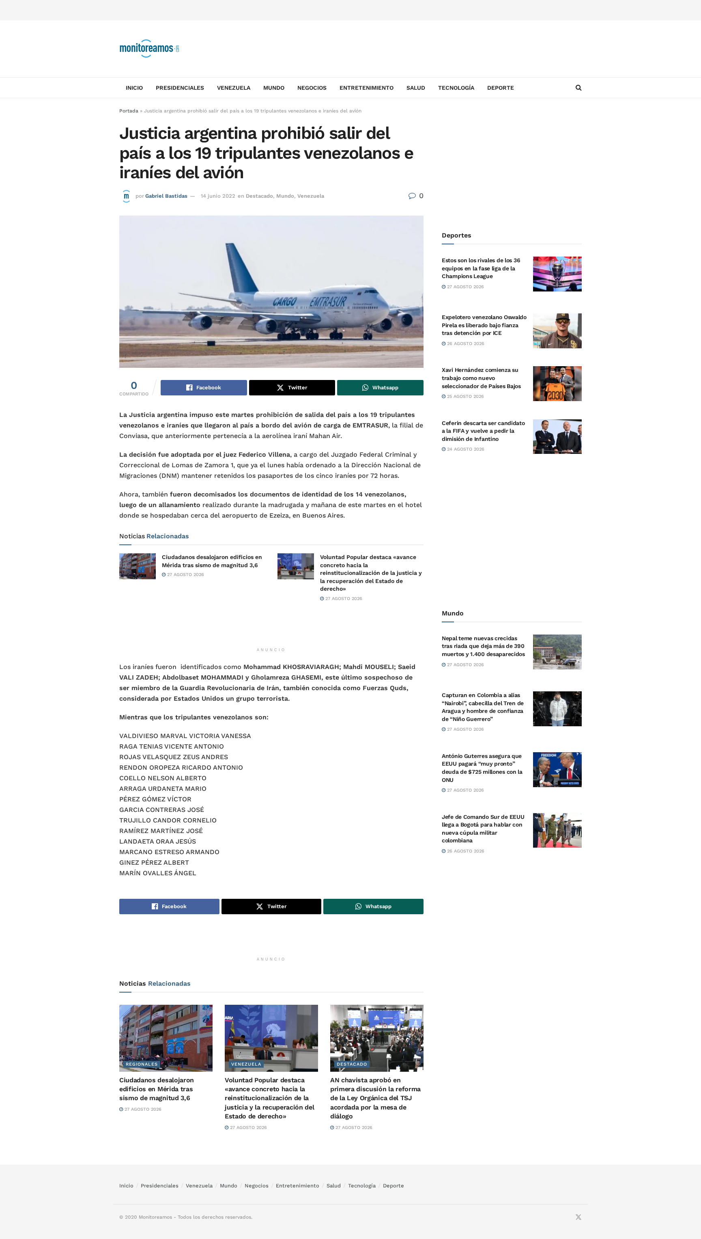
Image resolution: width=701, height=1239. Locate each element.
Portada (128, 111)
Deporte (500, 87)
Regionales (142, 1064)
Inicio (134, 87)
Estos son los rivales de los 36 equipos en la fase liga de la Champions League (481, 268)
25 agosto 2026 (464, 396)
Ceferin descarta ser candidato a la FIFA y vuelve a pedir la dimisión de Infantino (483, 431)
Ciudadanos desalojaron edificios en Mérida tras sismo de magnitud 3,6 (156, 1089)
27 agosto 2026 (185, 574)
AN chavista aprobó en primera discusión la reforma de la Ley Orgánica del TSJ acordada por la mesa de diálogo (375, 1098)
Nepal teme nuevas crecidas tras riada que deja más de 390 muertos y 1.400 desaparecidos (483, 646)
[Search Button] (579, 88)
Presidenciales (180, 87)
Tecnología (456, 87)
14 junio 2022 (218, 196)
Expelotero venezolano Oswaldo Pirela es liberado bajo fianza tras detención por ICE (484, 325)
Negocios (312, 87)
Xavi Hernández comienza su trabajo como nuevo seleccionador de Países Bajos (481, 378)
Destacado (259, 196)
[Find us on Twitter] (578, 1217)
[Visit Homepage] (149, 48)
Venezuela (233, 87)
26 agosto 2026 (464, 343)
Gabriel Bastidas (166, 196)
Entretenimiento (367, 87)
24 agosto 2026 (464, 449)
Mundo (273, 87)
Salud (415, 87)
